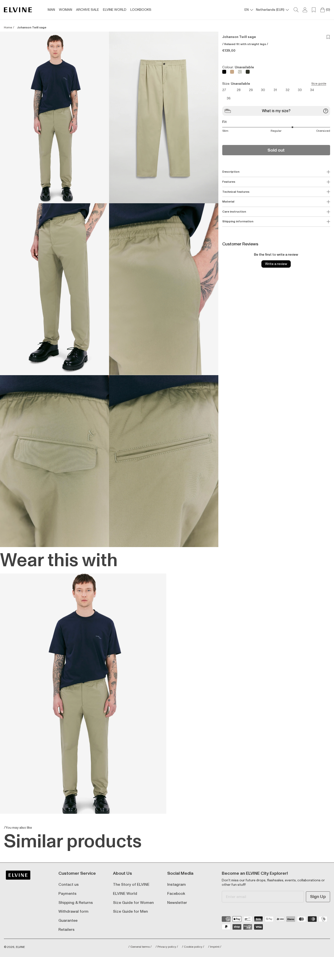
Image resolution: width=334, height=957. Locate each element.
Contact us (68, 884)
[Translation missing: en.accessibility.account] (305, 9)
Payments (67, 893)
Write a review (276, 264)
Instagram (176, 884)
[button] (54, 117)
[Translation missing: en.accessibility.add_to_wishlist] (328, 37)
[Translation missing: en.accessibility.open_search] (296, 9)
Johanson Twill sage (31, 28)
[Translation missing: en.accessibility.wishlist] (313, 9)
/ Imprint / (214, 947)
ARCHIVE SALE (87, 10)
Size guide (318, 84)
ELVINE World (125, 893)
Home (8, 28)
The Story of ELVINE (131, 884)
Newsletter (177, 902)
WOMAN (65, 10)
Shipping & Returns (75, 902)
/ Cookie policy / (193, 947)
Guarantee (68, 920)
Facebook (176, 893)
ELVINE (20, 947)
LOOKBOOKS (140, 10)
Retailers (66, 929)
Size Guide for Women (133, 902)
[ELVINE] (18, 9)
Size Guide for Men (130, 911)
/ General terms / (140, 947)
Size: (274, 84)
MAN (51, 10)
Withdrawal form (73, 911)
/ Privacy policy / (167, 947)
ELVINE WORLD (114, 10)
